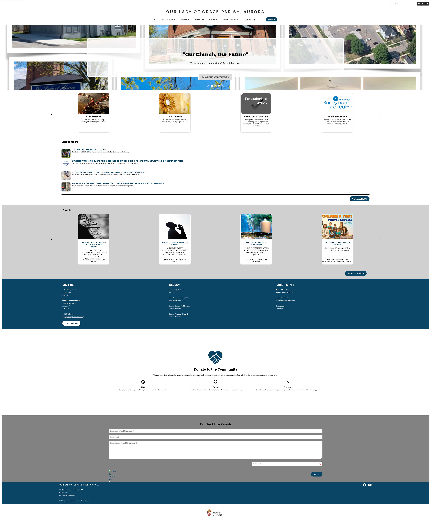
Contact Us (250, 19)
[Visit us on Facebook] (364, 485)
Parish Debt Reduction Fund (215, 77)
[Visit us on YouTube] (370, 485)
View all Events (356, 273)
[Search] (260, 19)
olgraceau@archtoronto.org (74, 317)
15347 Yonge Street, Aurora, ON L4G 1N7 (71, 490)
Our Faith (185, 19)
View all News (359, 199)
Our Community (168, 19)
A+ (419, 4)
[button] (208, 86)
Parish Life (199, 19)
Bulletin (213, 19)
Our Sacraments (230, 19)
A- (423, 4)
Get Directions (71, 323)
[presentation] (51, 114)
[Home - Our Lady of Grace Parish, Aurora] (154, 19)
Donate (271, 19)
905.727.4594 (69, 314)
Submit (317, 474)
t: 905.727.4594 (63, 492)
